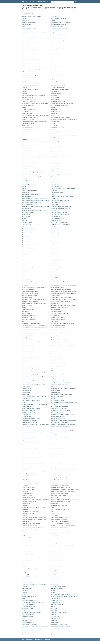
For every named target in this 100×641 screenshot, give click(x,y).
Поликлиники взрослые (26, 390)
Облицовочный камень (55, 337)
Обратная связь (47, 639)
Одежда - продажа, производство (57, 355)
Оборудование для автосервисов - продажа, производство (33, 341)
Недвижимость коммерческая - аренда (58, 54)
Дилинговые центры (54, 133)
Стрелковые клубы (54, 515)
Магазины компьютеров (55, 242)
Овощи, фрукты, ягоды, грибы (27, 355)
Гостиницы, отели (54, 109)
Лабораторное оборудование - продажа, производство (61, 341)
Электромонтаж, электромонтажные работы (59, 624)
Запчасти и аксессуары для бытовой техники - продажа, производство (35, 157)
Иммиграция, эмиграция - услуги (28, 309)
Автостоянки (53, 36)
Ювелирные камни (54, 632)
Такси (23, 539)
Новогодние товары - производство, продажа (59, 333)
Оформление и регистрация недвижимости (59, 370)
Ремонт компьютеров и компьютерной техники (59, 448)
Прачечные (53, 398)
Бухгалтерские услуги (55, 81)
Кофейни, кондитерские (55, 182)
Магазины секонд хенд (55, 481)
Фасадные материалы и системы (28, 582)
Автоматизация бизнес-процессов (57, 26)
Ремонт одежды (25, 285)
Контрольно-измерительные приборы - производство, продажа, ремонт (35, 206)
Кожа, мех (24, 307)
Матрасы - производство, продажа (57, 287)
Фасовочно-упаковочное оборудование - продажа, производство (34, 584)
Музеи (23, 321)
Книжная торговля (54, 190)
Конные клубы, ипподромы (56, 202)
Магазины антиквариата (55, 228)
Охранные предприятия (26, 574)
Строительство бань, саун (27, 521)
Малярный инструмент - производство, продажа (60, 281)
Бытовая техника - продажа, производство (59, 83)
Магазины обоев (25, 250)
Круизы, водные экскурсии (56, 216)
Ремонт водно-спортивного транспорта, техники (31, 446)
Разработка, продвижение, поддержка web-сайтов (60, 436)
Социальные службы (54, 497)
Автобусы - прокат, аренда (27, 151)
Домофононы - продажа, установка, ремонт (30, 412)
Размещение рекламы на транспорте (29, 436)
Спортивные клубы (25, 428)
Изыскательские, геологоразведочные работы (30, 101)
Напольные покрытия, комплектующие (58, 325)
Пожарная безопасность (26, 386)
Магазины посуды (25, 254)
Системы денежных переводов (28, 489)
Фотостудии (53, 590)
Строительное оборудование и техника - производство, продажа (34, 517)
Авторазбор (24, 570)
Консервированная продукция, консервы (29, 204)
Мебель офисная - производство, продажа (30, 293)
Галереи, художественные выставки (29, 600)
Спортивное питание (26, 503)
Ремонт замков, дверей (55, 446)
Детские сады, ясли (54, 125)
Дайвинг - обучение (54, 113)
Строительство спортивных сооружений (29, 525)
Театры (52, 541)
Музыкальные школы (26, 125)
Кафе (52, 180)
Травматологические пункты (56, 559)
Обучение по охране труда (56, 349)
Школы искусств (54, 620)
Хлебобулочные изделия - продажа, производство (60, 594)
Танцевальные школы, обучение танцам (29, 353)
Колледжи (52, 194)
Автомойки (53, 32)
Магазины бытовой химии (27, 232)
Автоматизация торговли (26, 30)
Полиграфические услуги (26, 388)
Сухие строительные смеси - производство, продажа (61, 533)
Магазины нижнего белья (55, 248)
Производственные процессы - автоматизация (59, 28)
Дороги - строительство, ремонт (57, 529)
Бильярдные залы (54, 73)
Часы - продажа (54, 610)
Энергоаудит (53, 630)
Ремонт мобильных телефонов (56, 450)
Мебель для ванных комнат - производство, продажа (61, 289)
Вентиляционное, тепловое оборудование (30, 89)
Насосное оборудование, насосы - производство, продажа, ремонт (34, 327)
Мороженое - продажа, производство (58, 317)
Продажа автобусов (25, 402)
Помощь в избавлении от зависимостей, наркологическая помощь (34, 430)
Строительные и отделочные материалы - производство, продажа (34, 519)
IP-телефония (53, 16)
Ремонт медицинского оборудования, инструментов (32, 450)
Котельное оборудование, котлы (28, 212)
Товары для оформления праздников (29, 555)
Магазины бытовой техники (27, 275)
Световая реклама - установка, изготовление (59, 479)
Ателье (52, 56)
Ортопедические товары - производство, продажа (60, 422)
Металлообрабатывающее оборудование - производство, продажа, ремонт (36, 303)
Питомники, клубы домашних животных (29, 190)
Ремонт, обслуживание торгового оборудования (60, 458)
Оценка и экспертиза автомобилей (57, 40)
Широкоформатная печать (56, 616)
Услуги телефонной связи (55, 578)
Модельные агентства (26, 313)
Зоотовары (53, 159)
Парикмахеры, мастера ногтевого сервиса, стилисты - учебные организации (36, 349)
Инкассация (24, 572)
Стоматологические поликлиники (28, 513)
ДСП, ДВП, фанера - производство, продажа (30, 139)
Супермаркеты (25, 533)
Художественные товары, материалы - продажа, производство (34, 602)
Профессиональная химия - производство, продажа (60, 426)
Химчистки (24, 594)
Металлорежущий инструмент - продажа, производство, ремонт (63, 305)
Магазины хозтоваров (55, 269)
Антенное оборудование (55, 50)
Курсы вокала (24, 220)
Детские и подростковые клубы (28, 127)
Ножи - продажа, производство (28, 335)
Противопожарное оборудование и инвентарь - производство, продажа (35, 424)
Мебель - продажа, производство (28, 289)
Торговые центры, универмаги (27, 559)
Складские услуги (25, 578)
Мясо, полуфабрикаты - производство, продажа (31, 323)
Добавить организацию (38, 639)
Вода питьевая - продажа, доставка (28, 410)
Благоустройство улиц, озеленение (28, 77)
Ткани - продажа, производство (28, 553)
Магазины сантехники (26, 256)
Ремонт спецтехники (54, 456)
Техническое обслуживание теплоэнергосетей (31, 551)
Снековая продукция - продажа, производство (59, 495)
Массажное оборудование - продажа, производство (60, 283)
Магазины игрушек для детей (27, 238)
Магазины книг (53, 240)
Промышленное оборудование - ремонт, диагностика (32, 456)
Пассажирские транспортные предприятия (30, 378)
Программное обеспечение (27, 406)
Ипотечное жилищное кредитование (29, 174)
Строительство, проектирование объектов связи (31, 529)
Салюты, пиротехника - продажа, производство (31, 473)
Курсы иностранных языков (27, 620)
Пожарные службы (54, 386)
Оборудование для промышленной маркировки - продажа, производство (36, 345)
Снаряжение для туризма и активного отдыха (59, 493)
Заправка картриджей (55, 153)
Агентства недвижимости (55, 42)
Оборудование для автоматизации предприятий (60, 339)
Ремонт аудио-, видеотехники (56, 444)
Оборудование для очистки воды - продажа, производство (33, 343)
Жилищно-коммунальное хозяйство (57, 145)
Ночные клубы (24, 337)
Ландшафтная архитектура (27, 222)
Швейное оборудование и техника (28, 614)
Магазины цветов (25, 271)
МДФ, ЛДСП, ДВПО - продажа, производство (59, 222)
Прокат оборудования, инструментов (58, 418)
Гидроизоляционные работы (27, 105)
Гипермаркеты (53, 107)
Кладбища (24, 188)
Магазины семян (25, 258)
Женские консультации (26, 145)
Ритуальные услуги (25, 394)
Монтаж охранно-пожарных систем (28, 317)
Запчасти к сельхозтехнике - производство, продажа (60, 155)
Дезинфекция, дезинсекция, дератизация (30, 117)
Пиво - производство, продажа (28, 382)
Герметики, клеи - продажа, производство (58, 101)
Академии (52, 44)
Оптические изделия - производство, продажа (59, 359)
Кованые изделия (25, 192)
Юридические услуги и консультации (29, 634)
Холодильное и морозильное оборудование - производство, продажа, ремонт (65, 596)
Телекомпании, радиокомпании (28, 543)
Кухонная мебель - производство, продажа (30, 291)
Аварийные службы (25, 20)
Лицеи (23, 226)
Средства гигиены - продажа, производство (59, 505)
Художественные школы (55, 602)
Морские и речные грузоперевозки (28, 319)
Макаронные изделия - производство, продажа (31, 281)
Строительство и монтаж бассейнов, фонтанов (31, 523)
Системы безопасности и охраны (28, 487)
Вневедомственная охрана (56, 93)
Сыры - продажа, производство (56, 535)
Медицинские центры (26, 311)
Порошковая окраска (26, 392)
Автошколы (24, 40)
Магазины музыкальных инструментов (29, 248)
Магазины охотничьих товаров (56, 252)
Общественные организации (56, 353)
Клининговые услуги (26, 426)
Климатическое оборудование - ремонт (29, 448)
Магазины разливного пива (27, 279)
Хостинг (23, 598)
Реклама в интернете (26, 434)
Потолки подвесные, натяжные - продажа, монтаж (60, 410)
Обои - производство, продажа (28, 339)
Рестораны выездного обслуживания (29, 184)
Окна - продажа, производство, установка (58, 357)
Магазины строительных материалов (58, 260)
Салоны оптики (25, 252)
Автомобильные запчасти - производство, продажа (60, 24)
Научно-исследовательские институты (58, 327)
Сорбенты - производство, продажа (28, 497)
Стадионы (52, 507)
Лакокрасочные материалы (56, 220)
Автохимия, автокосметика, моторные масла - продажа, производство (35, 38)
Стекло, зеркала (25, 509)
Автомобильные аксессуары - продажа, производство (61, 22)
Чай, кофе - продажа (55, 608)
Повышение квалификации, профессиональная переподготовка (63, 424)
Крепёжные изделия (26, 214)
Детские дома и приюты (55, 121)
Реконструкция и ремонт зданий (28, 444)
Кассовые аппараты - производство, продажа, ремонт (61, 206)
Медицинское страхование (27, 588)
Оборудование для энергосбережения (29, 347)
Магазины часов (54, 271)
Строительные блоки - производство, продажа (59, 517)
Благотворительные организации (57, 75)
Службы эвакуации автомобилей (28, 622)
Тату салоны (24, 541)
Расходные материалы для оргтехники (29, 438)
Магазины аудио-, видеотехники (28, 230)
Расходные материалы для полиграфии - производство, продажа (63, 438)
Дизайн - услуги (25, 133)
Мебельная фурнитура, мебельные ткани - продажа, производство (63, 293)
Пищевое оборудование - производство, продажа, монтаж (62, 343)
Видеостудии (24, 93)
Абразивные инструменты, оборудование (58, 18)
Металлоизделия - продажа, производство (30, 301)
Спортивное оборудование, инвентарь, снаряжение (60, 501)
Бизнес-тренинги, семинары (56, 71)
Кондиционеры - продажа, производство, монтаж (31, 202)
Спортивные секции (54, 503)
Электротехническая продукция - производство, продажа (33, 628)
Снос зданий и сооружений (27, 495)
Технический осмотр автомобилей (57, 549)
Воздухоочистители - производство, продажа (30, 374)
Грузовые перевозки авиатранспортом (29, 22)
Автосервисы (24, 34)
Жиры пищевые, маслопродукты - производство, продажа (62, 147)
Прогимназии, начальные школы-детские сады (31, 329)
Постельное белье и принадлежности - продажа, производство (34, 396)
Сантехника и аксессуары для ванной (58, 475)
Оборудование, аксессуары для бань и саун (30, 48)
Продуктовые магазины (26, 414)
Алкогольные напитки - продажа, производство (59, 48)
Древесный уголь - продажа (56, 137)
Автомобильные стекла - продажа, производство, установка (33, 36)
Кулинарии (24, 218)
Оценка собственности (55, 372)
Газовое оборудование (55, 97)
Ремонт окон (24, 454)
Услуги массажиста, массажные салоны (58, 572)
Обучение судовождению (55, 351)
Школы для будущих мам (55, 618)
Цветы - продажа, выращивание (28, 604)
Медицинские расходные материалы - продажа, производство (34, 299)
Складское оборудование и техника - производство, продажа (62, 545)
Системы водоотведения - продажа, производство (60, 487)
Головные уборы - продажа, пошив (28, 109)
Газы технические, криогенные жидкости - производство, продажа (34, 549)
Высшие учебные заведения (27, 170)
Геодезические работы (55, 99)
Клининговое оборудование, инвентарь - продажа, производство (63, 188)
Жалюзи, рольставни (55, 139)
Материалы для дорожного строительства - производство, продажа (63, 285)
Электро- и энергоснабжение (27, 113)
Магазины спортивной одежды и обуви (58, 258)
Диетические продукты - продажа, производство (60, 131)
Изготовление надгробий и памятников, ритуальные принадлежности (35, 376)
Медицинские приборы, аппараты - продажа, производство (62, 297)
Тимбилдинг (53, 551)
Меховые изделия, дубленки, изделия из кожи (59, 307)
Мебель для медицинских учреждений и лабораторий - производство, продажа (66, 291)
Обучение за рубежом (55, 347)
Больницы (52, 77)
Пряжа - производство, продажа (57, 428)
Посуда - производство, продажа (57, 396)
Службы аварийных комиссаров (57, 329)
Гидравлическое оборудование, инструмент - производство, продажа (35, 103)
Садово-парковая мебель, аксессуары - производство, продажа (34, 471)
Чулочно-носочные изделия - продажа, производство (32, 612)
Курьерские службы (54, 622)
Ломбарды (53, 226)
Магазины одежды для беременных (57, 250)
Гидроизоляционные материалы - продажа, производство (62, 103)
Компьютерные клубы (55, 198)
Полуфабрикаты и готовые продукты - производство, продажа (62, 414)
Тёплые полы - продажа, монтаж (57, 412)
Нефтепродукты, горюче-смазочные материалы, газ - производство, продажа (36, 333)
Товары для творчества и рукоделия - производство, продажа (33, 557)
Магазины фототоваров (26, 269)
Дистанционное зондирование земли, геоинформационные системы (64, 135)
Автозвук (23, 26)
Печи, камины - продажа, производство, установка (60, 380)
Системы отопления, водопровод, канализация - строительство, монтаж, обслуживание (67, 525)
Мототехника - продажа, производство (58, 319)
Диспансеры (24, 135)
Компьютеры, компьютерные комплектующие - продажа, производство (35, 200)
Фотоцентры (53, 592)
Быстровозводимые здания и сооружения (30, 83)
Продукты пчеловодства (26, 416)
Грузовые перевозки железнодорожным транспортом (32, 143)
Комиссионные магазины (26, 196)
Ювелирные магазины (26, 273)
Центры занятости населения (27, 493)
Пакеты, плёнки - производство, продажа (58, 374)
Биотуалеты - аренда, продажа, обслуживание (31, 408)
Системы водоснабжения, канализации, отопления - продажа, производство (65, 489)
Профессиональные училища (56, 580)
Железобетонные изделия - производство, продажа (60, 143)
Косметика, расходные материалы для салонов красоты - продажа (34, 210)
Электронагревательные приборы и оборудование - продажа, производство (36, 626)
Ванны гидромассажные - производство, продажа (60, 105)
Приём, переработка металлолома (57, 400)
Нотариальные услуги (55, 335)
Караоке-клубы (53, 178)
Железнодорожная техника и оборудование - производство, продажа (35, 141)
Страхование (24, 515)
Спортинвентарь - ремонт (27, 458)
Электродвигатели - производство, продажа (30, 624)
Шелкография (53, 614)
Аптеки (23, 54)
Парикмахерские (54, 376)
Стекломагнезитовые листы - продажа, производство (61, 509)
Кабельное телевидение (26, 359)
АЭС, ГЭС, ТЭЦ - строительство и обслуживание (60, 523)
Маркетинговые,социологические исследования (31, 283)
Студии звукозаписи (25, 531)
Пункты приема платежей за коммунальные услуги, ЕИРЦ (62, 430)
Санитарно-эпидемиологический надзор (29, 475)
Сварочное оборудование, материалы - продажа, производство (63, 477)
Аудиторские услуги (54, 58)
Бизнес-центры (25, 73)
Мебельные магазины (55, 275)
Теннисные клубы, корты (55, 543)
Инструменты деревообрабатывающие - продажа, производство (34, 121)
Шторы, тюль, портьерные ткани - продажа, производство (62, 394)
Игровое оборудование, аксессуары (57, 127)
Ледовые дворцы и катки (26, 224)
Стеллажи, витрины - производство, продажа (30, 511)
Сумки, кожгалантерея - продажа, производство (60, 531)
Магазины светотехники (55, 256)
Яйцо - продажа (54, 634)
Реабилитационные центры (27, 440)
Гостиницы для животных (26, 111)
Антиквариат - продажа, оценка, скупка (29, 52)
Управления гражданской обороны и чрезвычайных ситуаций (33, 568)
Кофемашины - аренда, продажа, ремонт (58, 408)
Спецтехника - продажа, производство (29, 501)
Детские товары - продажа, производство (58, 553)
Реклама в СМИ (54, 434)
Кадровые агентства (54, 176)
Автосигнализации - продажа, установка (58, 34)
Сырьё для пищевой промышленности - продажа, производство (34, 537)
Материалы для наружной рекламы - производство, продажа (33, 287)
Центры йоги (53, 606)
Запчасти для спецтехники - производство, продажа (32, 155)
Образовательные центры (55, 392)
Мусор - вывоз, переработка (27, 97)
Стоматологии (53, 513)
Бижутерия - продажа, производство (29, 71)
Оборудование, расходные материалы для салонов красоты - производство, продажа (67, 345)
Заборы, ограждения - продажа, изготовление (30, 149)
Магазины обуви (25, 277)
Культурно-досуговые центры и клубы (58, 218)
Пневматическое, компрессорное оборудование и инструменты (34, 384)
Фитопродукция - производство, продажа (58, 586)
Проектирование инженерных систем (58, 416)
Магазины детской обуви (55, 234)
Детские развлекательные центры (28, 123)
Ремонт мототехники (26, 452)
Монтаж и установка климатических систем (30, 315)
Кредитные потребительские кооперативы (59, 212)
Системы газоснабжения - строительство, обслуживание (32, 527)
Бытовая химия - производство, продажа (29, 85)
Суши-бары (24, 535)
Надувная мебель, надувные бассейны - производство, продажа (34, 325)
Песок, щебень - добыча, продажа (28, 380)
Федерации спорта (54, 584)
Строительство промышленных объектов (30, 422)
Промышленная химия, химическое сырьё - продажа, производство (63, 420)
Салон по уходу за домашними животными (30, 576)
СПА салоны (24, 18)
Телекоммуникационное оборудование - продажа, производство (63, 196)
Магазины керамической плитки (28, 240)
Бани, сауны (24, 60)
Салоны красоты (54, 471)
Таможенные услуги (54, 539)
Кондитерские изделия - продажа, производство (60, 200)
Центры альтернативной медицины (28, 606)
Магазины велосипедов (55, 232)
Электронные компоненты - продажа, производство (60, 626)
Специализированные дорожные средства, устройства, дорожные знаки (35, 499)
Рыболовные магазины (55, 254)
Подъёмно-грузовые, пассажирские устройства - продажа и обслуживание (36, 404)
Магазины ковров (25, 242)
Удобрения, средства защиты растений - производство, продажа (34, 507)
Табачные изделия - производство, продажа (59, 537)
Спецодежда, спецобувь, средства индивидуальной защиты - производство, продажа (67, 499)
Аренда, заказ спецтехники (56, 151)
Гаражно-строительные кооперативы (29, 99)
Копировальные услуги (26, 208)
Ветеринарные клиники (55, 91)
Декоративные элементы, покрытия (28, 119)
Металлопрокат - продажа (27, 305)
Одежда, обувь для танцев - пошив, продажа (30, 357)
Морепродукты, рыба (26, 469)
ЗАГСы (52, 149)
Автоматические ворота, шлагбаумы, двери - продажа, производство (64, 30)
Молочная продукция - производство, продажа (59, 313)
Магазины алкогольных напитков (28, 228)
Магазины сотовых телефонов (56, 246)
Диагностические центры (55, 129)
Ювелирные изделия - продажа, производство (31, 632)
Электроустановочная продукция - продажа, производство (62, 628)
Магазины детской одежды (27, 236)
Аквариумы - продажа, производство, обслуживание (60, 46)
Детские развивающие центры (27, 608)
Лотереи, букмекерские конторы (57, 79)
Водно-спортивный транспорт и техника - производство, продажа (34, 95)
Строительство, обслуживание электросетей (59, 527)
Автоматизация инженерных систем (29, 28)
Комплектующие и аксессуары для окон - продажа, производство (34, 198)
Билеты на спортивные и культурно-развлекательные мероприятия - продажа (65, 402)
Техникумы (24, 547)
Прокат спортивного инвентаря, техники (29, 420)
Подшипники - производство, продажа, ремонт (59, 384)
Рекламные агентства (55, 442)
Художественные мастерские (56, 600)
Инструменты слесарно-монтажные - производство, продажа (62, 491)
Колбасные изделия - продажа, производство (30, 194)
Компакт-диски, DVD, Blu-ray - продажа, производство (32, 16)
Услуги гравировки (54, 570)
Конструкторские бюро (55, 204)
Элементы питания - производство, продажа (30, 630)
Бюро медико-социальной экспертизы (58, 85)
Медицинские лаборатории (27, 297)
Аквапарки (24, 46)
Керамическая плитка (55, 184)
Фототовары (24, 592)
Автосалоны (53, 404)
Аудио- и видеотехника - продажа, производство (31, 58)
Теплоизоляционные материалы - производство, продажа (33, 545)
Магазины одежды (54, 277)
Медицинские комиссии (55, 295)
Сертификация (25, 485)
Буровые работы (25, 81)
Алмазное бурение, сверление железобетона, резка (32, 50)
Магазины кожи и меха (26, 246)
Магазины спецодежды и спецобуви (57, 279)
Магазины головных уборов (27, 234)
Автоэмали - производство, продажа (29, 42)
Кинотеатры (24, 186)
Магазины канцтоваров (55, 238)
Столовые (52, 511)
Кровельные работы (26, 216)
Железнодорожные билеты (56, 141)
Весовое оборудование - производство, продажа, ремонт (61, 89)
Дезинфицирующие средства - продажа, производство (61, 117)
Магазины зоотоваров (55, 236)
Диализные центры (25, 131)
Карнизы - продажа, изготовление (28, 180)
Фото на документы (25, 590)
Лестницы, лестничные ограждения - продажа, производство (33, 172)
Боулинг (23, 79)
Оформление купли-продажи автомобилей (30, 370)
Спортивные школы (25, 505)
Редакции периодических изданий (57, 440)
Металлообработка (54, 303)
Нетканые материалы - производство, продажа (31, 331)
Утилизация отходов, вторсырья (28, 580)
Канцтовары (24, 178)
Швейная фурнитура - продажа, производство (59, 612)
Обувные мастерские (55, 452)
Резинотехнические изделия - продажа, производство (32, 442)
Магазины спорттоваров (26, 260)
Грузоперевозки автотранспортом (57, 111)
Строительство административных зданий (59, 519)
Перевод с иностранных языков (57, 378)
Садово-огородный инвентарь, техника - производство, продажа (63, 469)
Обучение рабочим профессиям (28, 351)
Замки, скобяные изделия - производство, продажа (31, 153)
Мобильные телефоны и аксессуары (58, 311)
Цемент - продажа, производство (57, 604)
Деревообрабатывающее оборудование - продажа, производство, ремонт (65, 119)
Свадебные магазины (26, 477)
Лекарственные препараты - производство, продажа (60, 224)
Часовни (23, 610)
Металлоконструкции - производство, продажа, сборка (61, 301)
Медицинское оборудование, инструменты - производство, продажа (64, 299)
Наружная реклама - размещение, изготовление (60, 432)
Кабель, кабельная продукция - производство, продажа (61, 174)
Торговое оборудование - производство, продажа (60, 557)
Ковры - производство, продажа (57, 192)
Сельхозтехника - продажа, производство (30, 483)
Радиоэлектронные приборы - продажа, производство (32, 432)
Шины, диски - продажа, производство (58, 38)
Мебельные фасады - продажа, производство (30, 295)
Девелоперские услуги (55, 115)
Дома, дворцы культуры (26, 137)
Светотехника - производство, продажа (29, 481)
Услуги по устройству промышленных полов (59, 574)
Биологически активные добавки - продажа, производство (33, 75)
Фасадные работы (54, 582)
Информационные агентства (56, 172)
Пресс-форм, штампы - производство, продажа (31, 400)
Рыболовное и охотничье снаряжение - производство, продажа (34, 372)
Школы (23, 618)
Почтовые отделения (26, 398)
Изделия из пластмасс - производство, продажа (31, 418)
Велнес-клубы (24, 87)
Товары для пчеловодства (55, 555)
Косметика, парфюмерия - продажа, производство (60, 208)
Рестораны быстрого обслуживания (28, 182)
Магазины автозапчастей (55, 273)
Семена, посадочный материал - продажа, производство (61, 483)
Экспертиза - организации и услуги (57, 547)
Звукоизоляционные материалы (28, 159)
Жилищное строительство (27, 147)
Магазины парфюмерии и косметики (29, 244)
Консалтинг (53, 568)
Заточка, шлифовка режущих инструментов (59, 157)
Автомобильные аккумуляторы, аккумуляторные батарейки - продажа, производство (38, 32)
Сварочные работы (25, 479)
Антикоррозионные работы (56, 52)
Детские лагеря (53, 123)
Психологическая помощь (55, 576)
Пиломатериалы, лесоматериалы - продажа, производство (62, 382)
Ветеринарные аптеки (26, 91)
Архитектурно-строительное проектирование (30, 56)
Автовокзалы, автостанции (27, 24)
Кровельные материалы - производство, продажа (60, 214)
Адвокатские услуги (25, 44)
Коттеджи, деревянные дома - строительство (59, 521)
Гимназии (24, 107)
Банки (52, 60)
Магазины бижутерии (55, 230)
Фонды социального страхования (57, 588)
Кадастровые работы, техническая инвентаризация (31, 176)
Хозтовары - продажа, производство (29, 596)
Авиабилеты (53, 20)
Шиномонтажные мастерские (27, 616)
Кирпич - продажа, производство (57, 186)
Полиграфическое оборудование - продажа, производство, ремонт (63, 388)
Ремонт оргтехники (54, 454)
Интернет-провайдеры (55, 170)
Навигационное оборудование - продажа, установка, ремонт (62, 323)
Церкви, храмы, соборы (55, 598)
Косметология (53, 210)
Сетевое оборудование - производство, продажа (60, 485)
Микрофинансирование (55, 309)
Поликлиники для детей (55, 390)
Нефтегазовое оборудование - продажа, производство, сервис (62, 331)
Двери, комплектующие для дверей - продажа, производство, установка (35, 115)
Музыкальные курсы (54, 321)
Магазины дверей (54, 244)
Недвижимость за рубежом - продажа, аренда (59, 406)
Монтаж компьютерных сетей (56, 315)
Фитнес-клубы (24, 586)
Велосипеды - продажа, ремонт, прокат (58, 87)
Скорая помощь (25, 491)
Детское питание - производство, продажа (30, 129)
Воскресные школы (54, 95)
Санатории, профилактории (56, 473)
